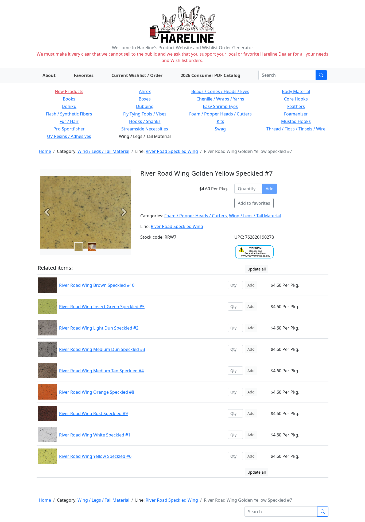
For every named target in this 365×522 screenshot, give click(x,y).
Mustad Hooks (296, 121)
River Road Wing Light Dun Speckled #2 (98, 328)
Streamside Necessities (144, 129)
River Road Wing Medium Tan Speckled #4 (101, 371)
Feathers (296, 106)
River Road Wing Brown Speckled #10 (96, 285)
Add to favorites (254, 203)
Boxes (145, 99)
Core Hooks (296, 99)
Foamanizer (296, 114)
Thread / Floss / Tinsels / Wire (295, 129)
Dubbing (145, 106)
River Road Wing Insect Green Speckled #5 (102, 307)
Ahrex (145, 91)
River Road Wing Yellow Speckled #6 (95, 456)
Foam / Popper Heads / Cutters (220, 114)
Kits (220, 121)
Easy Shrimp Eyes (220, 106)
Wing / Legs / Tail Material (103, 151)
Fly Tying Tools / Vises (144, 114)
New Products (69, 91)
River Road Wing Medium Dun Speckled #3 (102, 349)
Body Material (296, 91)
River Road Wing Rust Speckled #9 (93, 413)
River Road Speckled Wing (172, 151)
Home (45, 151)
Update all (256, 269)
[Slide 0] (79, 247)
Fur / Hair (69, 121)
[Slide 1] (92, 247)
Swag (220, 129)
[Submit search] (321, 75)
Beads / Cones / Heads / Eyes (220, 91)
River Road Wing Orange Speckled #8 (96, 392)
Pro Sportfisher (69, 129)
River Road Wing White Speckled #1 (94, 435)
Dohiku (69, 106)
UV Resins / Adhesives (69, 136)
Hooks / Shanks (145, 121)
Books (69, 99)
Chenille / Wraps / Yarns (220, 99)
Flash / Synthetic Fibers (69, 114)
